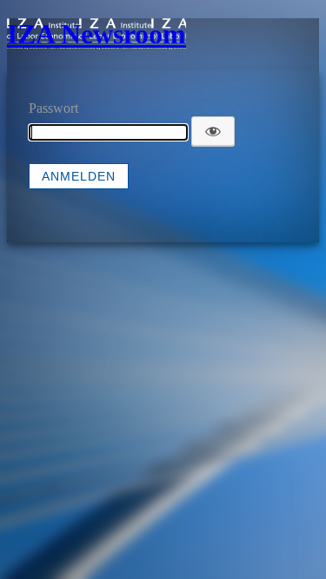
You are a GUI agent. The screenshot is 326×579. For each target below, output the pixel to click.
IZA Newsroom (96, 33)
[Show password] (213, 131)
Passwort (53, 108)
